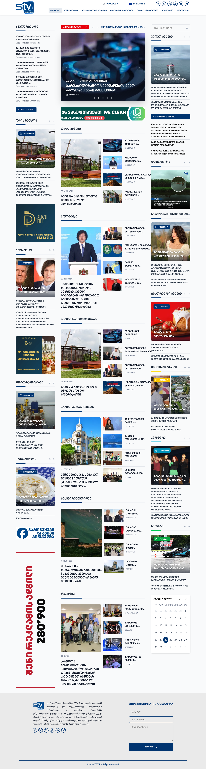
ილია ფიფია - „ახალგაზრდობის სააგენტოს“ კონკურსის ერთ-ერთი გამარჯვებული (169, 282)
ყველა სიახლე (26, 109)
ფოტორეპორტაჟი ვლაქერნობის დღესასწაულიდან (33, 435)
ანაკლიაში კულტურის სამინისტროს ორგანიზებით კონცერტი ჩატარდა (170, 517)
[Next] (97, 27)
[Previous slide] (66, 67)
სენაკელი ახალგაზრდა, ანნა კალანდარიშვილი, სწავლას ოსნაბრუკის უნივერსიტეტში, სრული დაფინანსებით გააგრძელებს (170, 269)
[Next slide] (140, 67)
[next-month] (186, 599)
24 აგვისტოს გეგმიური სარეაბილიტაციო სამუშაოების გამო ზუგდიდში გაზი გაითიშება (33, 174)
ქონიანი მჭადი (24, 518)
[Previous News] (49, 121)
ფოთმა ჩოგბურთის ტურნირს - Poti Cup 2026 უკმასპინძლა (169, 587)
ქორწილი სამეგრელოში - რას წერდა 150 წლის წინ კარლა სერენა (170, 357)
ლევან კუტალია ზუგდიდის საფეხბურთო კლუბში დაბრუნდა (168, 578)
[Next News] (53, 121)
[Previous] (93, 27)
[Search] (187, 28)
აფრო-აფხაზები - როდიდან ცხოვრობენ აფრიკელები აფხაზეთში (166, 347)
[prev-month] (180, 599)
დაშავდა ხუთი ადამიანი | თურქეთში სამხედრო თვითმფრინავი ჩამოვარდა (31, 304)
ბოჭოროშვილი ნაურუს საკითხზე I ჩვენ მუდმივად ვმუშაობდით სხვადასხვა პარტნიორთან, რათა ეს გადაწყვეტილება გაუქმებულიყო (170, 92)
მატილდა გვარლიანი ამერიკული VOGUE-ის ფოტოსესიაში (169, 419)
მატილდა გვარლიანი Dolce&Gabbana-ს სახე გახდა (166, 428)
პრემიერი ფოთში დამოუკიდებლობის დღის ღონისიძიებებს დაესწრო (30, 445)
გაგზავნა (149, 746)
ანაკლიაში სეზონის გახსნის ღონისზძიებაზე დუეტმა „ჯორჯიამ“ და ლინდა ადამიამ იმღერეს (170, 105)
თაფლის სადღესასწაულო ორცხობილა (30, 511)
